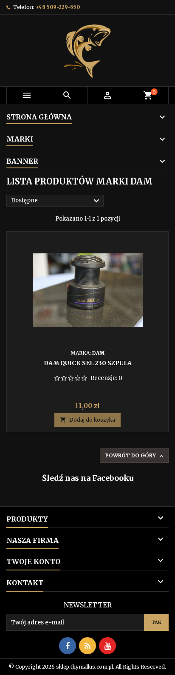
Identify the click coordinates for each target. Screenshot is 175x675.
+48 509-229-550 (58, 7)
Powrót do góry (135, 455)
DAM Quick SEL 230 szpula (88, 363)
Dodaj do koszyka (87, 420)
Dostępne (56, 201)
